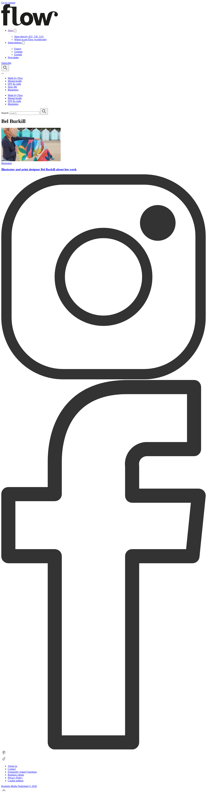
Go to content (8, 2)
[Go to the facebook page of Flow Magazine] (103, 748)
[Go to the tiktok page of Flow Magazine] (3, 760)
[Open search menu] (5, 68)
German (18, 51)
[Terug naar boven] (3, 792)
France (17, 48)
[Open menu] (2, 73)
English (18, 54)
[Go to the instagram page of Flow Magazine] (103, 378)
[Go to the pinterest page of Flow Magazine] (3, 754)
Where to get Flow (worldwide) (30, 39)
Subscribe (6, 63)
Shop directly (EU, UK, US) (29, 36)
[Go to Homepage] (29, 24)
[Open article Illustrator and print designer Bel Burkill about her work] (31, 160)
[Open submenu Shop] (15, 30)
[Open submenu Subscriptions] (23, 42)
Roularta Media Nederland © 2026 (19, 786)
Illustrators (6, 163)
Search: (5, 113)
